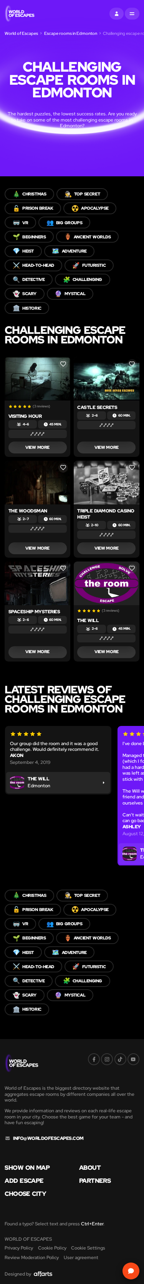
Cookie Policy (52, 1248)
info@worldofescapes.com (48, 1138)
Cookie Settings (88, 1248)
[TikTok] (120, 1059)
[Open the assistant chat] (130, 1271)
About (90, 1168)
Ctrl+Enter (92, 1223)
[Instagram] (107, 1059)
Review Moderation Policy (32, 1257)
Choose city (25, 1194)
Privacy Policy (19, 1248)
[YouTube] (133, 1059)
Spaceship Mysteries (34, 611)
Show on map (27, 1168)
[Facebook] (94, 1059)
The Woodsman (27, 510)
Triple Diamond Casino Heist (105, 513)
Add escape (24, 1181)
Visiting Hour (24, 416)
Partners (95, 1181)
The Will (88, 620)
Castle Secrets (97, 407)
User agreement (81, 1257)
